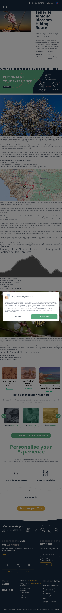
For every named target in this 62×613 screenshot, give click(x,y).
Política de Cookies (25, 310)
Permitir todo (44, 317)
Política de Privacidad (10, 311)
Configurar (17, 317)
